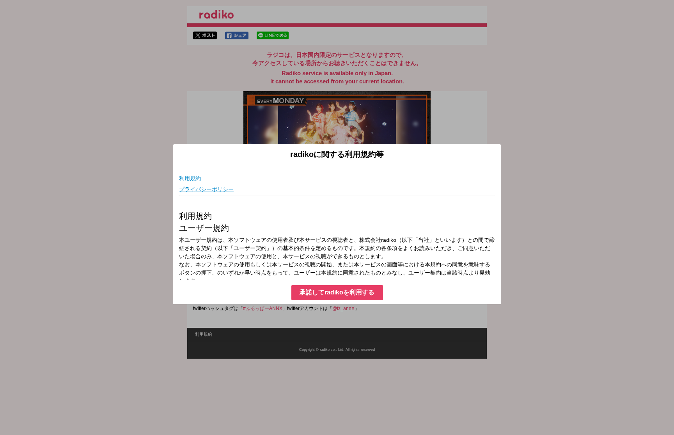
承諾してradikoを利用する (337, 292)
